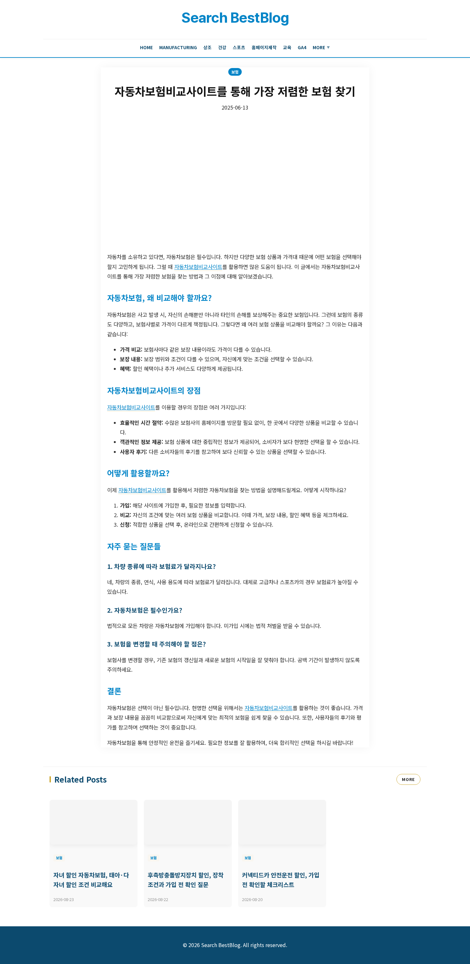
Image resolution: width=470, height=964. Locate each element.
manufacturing (178, 47)
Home (146, 47)
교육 (287, 47)
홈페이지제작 (264, 47)
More (321, 47)
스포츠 (239, 47)
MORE (408, 779)
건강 (222, 47)
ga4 (302, 47)
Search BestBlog (235, 17)
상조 (207, 47)
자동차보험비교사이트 (198, 267)
